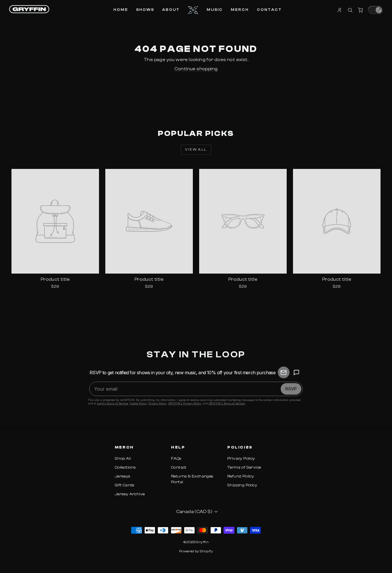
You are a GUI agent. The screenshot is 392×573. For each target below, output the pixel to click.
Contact (269, 9)
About (171, 9)
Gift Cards (125, 485)
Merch (240, 9)
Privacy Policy (241, 458)
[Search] (350, 10)
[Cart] (360, 10)
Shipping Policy (242, 485)
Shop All (123, 458)
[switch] (375, 10)
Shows (145, 9)
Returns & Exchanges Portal (192, 479)
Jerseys (123, 476)
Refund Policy (240, 476)
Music (215, 9)
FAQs (176, 458)
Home (120, 9)
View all (196, 149)
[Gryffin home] (29, 9)
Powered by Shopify (196, 551)
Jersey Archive (130, 494)
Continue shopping (196, 68)
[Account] (340, 10)
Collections (125, 467)
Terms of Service (244, 467)
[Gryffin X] (193, 10)
